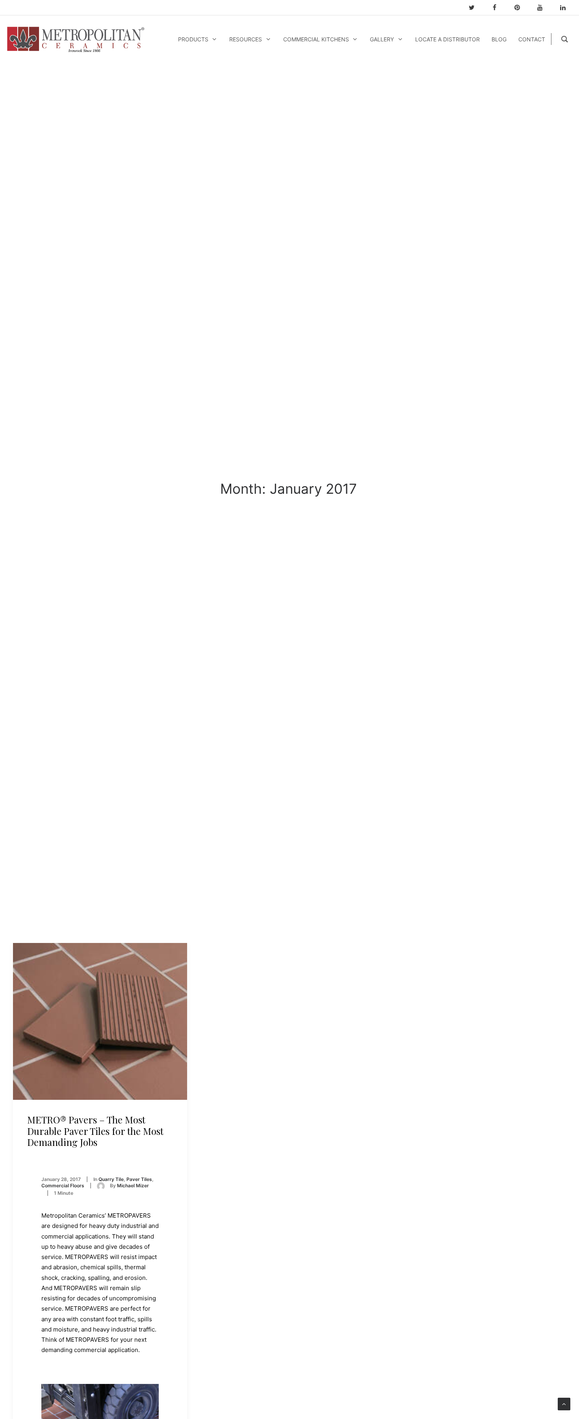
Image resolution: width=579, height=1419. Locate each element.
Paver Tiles (139, 1179)
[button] (100, 1021)
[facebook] (498, 7)
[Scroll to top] (564, 1403)
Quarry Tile (111, 1179)
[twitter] (475, 7)
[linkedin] (566, 7)
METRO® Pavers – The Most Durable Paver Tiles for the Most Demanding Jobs (95, 1131)
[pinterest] (520, 7)
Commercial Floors (62, 1185)
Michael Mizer (133, 1185)
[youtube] (543, 7)
